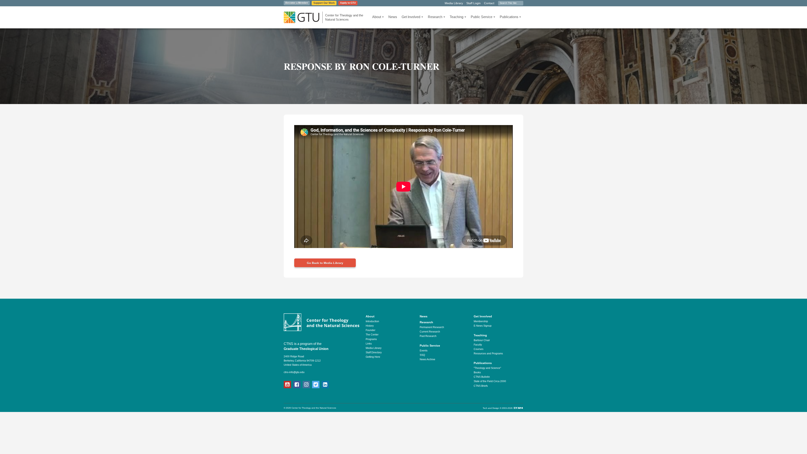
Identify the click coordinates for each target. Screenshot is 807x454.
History (370, 325)
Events (423, 350)
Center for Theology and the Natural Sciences (344, 17)
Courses (478, 349)
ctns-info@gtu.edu (294, 372)
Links (369, 343)
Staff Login (473, 3)
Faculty (478, 344)
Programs (371, 339)
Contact (489, 3)
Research (435, 17)
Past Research (428, 336)
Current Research (430, 331)
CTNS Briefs (481, 385)
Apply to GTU (348, 2)
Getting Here (373, 356)
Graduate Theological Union (306, 349)
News (392, 17)
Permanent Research (432, 327)
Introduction (372, 321)
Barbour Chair (482, 340)
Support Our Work (324, 2)
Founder (370, 330)
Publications (509, 17)
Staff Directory (374, 352)
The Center (372, 334)
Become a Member (296, 2)
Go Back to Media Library (325, 263)
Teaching (456, 17)
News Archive (427, 359)
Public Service (481, 17)
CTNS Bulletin (482, 376)
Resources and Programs (488, 353)
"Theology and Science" (487, 368)
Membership (481, 321)
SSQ (422, 355)
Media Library (454, 3)
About (376, 17)
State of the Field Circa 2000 (490, 381)
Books (477, 372)
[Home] (303, 17)
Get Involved (411, 17)
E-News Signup (483, 325)
